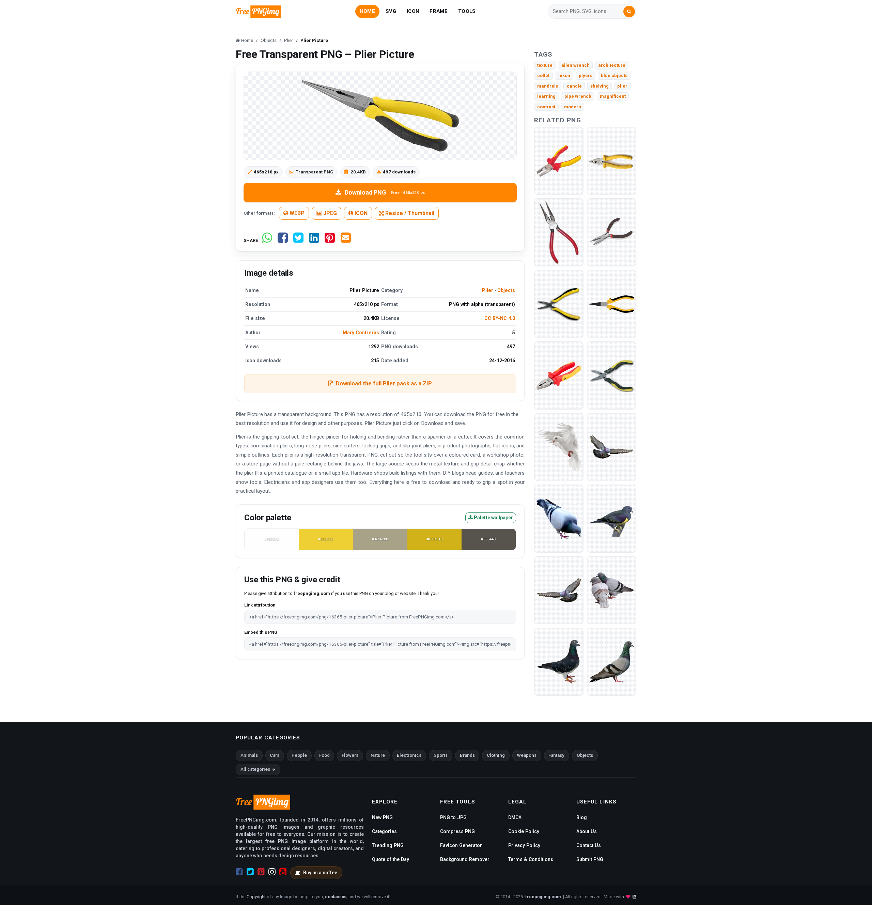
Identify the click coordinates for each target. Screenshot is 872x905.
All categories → (258, 769)
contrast (546, 106)
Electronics (409, 755)
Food (324, 755)
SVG (391, 11)
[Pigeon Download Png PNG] (558, 446)
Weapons (526, 755)
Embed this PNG (260, 632)
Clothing (496, 755)
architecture (611, 65)
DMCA (514, 817)
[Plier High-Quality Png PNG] (558, 160)
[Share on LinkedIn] (314, 240)
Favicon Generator (461, 845)
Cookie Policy (523, 831)
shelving (599, 86)
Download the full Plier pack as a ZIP (384, 383)
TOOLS (467, 11)
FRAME (438, 11)
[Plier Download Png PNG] (611, 303)
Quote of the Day (390, 859)
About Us (586, 831)
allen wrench (575, 65)
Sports (441, 755)
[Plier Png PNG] (558, 232)
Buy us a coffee (320, 872)
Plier (487, 290)
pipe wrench (577, 96)
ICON (413, 11)
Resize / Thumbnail (409, 213)
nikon (564, 75)
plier (622, 86)
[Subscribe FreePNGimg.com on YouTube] (282, 872)
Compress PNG (457, 831)
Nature (378, 755)
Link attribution (259, 605)
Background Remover (464, 859)
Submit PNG (589, 859)
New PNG (382, 817)
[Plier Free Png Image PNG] (558, 303)
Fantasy (556, 755)
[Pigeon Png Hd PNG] (611, 661)
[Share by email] (346, 240)
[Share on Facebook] (283, 240)
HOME (367, 11)
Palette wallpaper (493, 517)
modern (572, 106)
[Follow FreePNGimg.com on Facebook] (239, 872)
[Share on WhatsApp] (267, 240)
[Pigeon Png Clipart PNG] (611, 446)
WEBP (296, 213)
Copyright (256, 896)
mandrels (547, 86)
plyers (585, 75)
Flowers (350, 755)
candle (574, 86)
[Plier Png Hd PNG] (611, 375)
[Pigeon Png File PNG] (558, 518)
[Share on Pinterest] (330, 240)
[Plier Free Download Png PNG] (611, 232)
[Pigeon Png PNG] (558, 661)
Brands (467, 755)
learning (546, 96)
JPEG (329, 213)
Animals (249, 755)
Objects (506, 290)
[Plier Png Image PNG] (558, 375)
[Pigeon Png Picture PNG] (611, 518)
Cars (274, 755)
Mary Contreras (361, 332)
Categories (384, 831)
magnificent (613, 96)
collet (543, 75)
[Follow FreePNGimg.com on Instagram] (272, 872)
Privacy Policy (524, 845)
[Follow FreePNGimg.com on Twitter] (250, 872)
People (299, 755)
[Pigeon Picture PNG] (558, 590)
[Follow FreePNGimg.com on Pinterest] (261, 872)
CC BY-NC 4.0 (499, 318)
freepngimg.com (543, 896)
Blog (581, 817)
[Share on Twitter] (298, 240)
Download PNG (385, 192)
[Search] (629, 11)
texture (544, 65)
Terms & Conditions (530, 859)
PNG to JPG (453, 817)
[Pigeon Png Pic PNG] (611, 590)
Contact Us (588, 845)
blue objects (614, 75)
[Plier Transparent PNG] (611, 160)
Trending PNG (388, 845)
